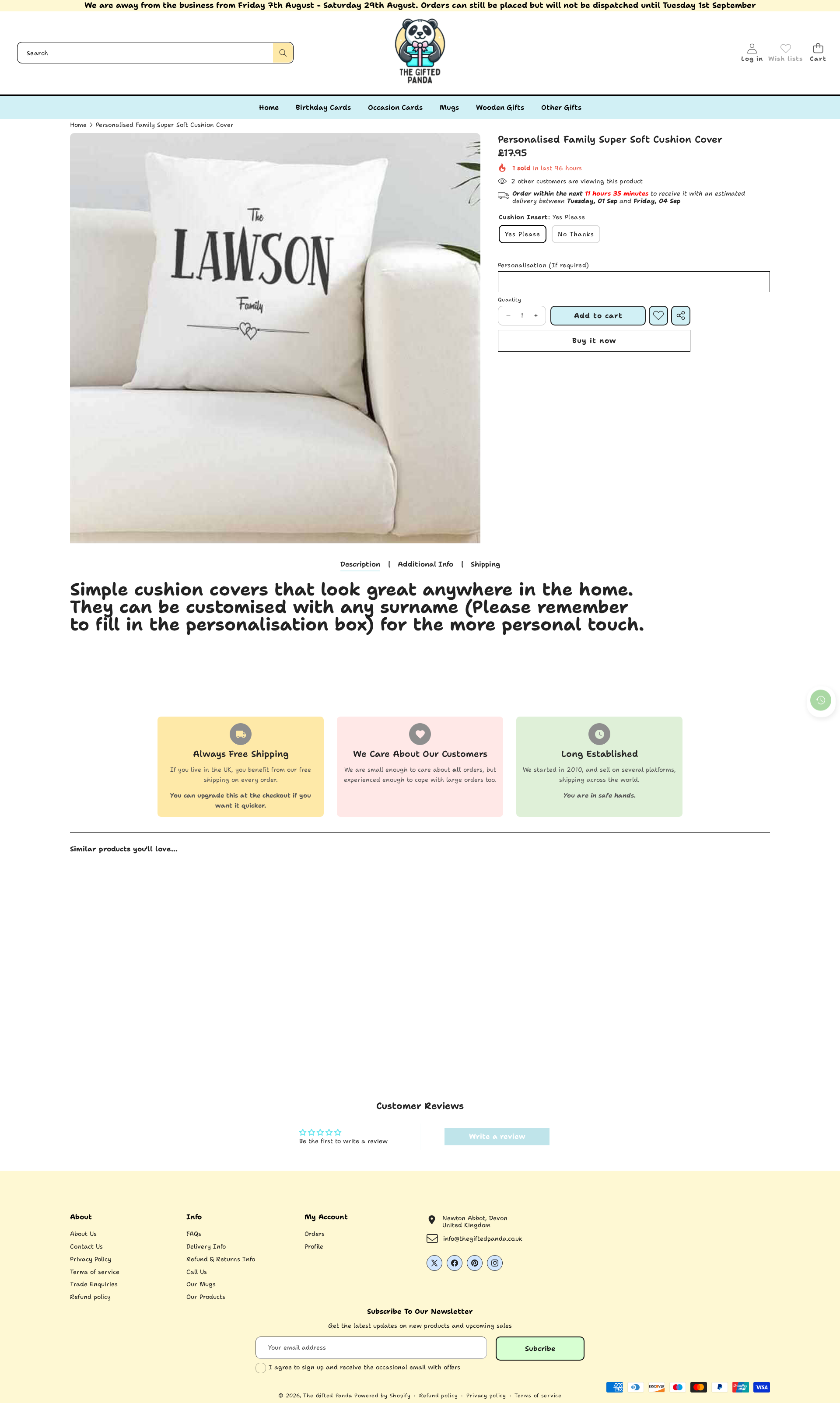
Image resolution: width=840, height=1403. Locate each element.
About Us (83, 1234)
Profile (313, 1246)
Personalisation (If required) (543, 265)
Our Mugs (201, 1284)
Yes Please (522, 234)
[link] (785, 53)
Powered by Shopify (382, 1395)
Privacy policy (486, 1396)
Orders (314, 1234)
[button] (818, 53)
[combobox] (155, 53)
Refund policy (90, 1297)
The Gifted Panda (327, 1395)
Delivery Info (206, 1246)
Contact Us (86, 1246)
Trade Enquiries (94, 1284)
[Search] (283, 53)
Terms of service (94, 1272)
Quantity (509, 300)
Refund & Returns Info (220, 1259)
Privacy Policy (90, 1259)
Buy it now (594, 340)
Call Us (196, 1272)
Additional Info (425, 564)
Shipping (485, 564)
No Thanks (576, 234)
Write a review (497, 1136)
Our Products (205, 1297)
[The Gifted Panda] (420, 52)
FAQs (193, 1234)
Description (360, 564)
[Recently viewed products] (820, 699)
